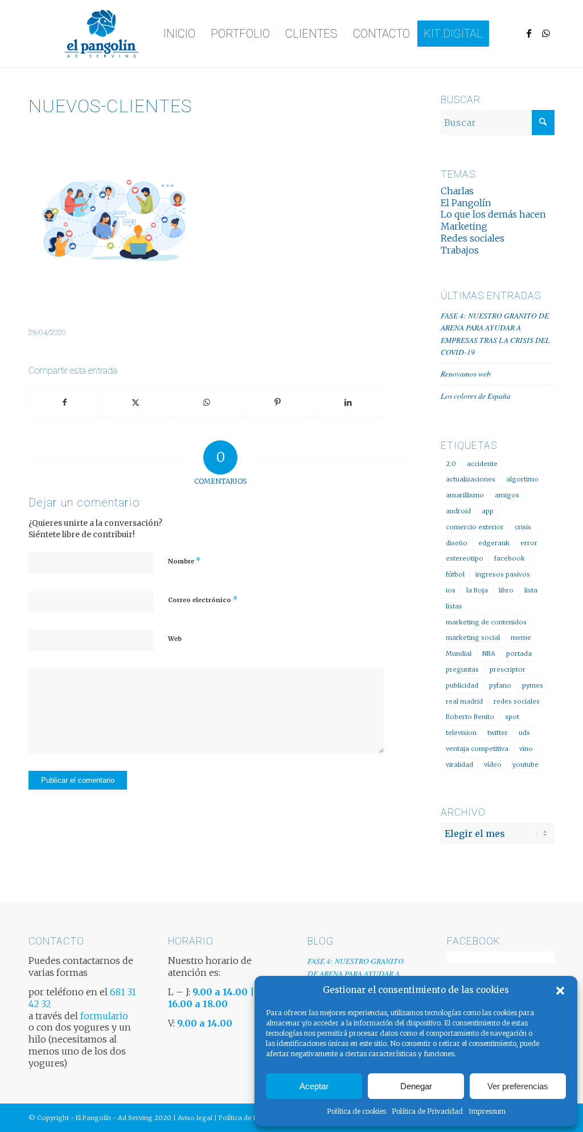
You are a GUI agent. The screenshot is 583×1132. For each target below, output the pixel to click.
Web (175, 639)
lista (530, 590)
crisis (523, 527)
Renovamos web (466, 373)
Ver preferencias (517, 1086)
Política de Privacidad (427, 1111)
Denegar (416, 1086)
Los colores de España (476, 395)
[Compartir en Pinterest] (278, 402)
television (461, 733)
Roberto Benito (470, 717)
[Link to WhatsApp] (546, 33)
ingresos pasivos (502, 574)
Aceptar (314, 1086)
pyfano (500, 685)
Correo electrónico (202, 599)
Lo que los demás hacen (493, 214)
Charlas (457, 191)
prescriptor (507, 669)
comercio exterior (475, 527)
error (528, 543)
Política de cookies (356, 1111)
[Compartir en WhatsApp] (206, 402)
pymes (532, 685)
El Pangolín (466, 203)
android (458, 511)
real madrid (464, 701)
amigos (507, 495)
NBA (488, 653)
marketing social (473, 637)
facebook (509, 558)
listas (454, 606)
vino (526, 749)
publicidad (462, 685)
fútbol (455, 574)
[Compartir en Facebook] (64, 402)
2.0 (451, 464)
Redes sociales (472, 238)
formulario (104, 1015)
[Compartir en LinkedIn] (348, 402)
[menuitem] (179, 33)
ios (450, 590)
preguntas (462, 669)
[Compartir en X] (136, 402)
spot (512, 717)
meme (521, 637)
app (488, 511)
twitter (497, 733)
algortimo (522, 479)
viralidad (459, 765)
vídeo (493, 765)
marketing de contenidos (486, 622)
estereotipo (464, 558)
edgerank (494, 543)
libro (506, 590)
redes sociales (517, 701)
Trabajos (460, 250)
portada (519, 653)
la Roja (477, 590)
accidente (482, 464)
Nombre (184, 561)
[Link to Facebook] (528, 33)
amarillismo (465, 495)
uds (524, 733)
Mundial (458, 653)
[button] (560, 990)
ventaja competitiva (477, 749)
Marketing (464, 226)
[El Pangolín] (101, 33)
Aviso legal (195, 1118)
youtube (525, 765)
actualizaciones (470, 479)
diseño (456, 543)
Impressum (487, 1111)
